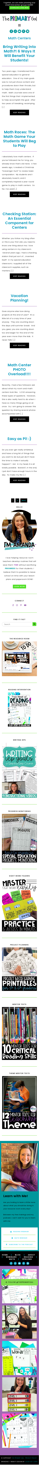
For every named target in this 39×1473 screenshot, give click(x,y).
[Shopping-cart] (27, 31)
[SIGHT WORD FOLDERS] (19, 905)
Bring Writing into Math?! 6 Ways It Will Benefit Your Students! (19, 53)
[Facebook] (13, 605)
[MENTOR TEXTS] (19, 1033)
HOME (5, 1255)
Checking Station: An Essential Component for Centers (19, 220)
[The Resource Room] (19, 675)
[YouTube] (25, 605)
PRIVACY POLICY (31, 1458)
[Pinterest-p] (23, 31)
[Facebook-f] (11, 31)
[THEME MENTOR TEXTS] (19, 1102)
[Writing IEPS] (19, 770)
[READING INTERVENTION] (19, 709)
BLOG (18, 1255)
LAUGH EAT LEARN (31, 1462)
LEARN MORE (19, 586)
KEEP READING (19, 112)
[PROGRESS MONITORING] (19, 838)
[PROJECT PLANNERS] (19, 969)
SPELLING (27, 1259)
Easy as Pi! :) (19, 438)
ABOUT (31, 1255)
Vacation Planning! (19, 298)
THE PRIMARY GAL (18, 1458)
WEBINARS (11, 1257)
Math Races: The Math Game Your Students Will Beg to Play (19, 139)
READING (28, 1257)
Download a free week (19, 8)
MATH (12, 1259)
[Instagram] (15, 31)
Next (24, 500)
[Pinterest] (21, 605)
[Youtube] (19, 31)
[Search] (34, 624)
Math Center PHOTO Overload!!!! (19, 370)
